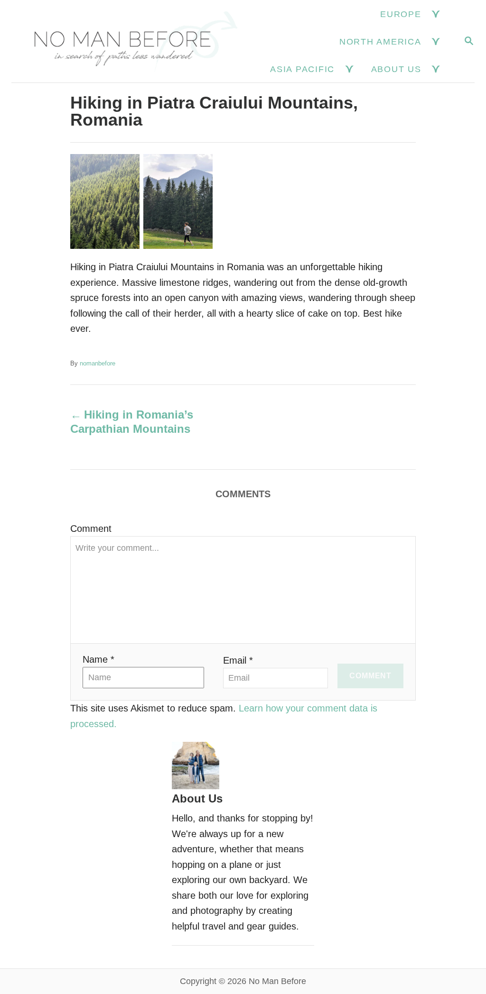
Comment (91, 528)
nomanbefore (97, 363)
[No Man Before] (129, 41)
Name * (98, 659)
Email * (238, 660)
